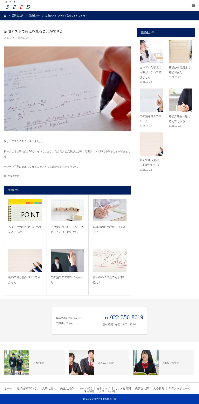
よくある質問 (122, 388)
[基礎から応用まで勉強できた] (180, 51)
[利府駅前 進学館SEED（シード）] (18, 5)
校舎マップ (103, 388)
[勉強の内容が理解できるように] (110, 210)
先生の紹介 (67, 388)
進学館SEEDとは (27, 388)
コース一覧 (85, 388)
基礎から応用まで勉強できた (179, 70)
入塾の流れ (49, 388)
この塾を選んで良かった (150, 119)
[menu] (193, 5)
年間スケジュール (179, 388)
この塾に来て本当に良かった (67, 280)
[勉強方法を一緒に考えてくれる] (180, 100)
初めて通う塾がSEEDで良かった (24, 280)
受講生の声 (23, 37)
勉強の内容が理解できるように (109, 229)
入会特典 (158, 388)
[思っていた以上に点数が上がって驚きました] (151, 51)
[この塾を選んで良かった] (151, 100)
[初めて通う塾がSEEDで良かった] (25, 260)
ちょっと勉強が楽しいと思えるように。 (24, 229)
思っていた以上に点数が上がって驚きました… (150, 72)
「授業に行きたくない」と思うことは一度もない (67, 229)
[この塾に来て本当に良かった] (67, 260)
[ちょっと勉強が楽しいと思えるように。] (25, 210)
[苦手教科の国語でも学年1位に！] (110, 260)
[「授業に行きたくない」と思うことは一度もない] (67, 210)
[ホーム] (5, 15)
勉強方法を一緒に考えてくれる (179, 119)
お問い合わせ (107, 391)
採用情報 (89, 391)
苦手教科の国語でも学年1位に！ (108, 280)
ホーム (8, 388)
